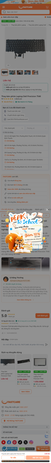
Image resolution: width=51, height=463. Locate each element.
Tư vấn (13, 457)
